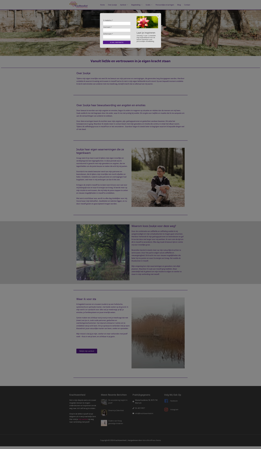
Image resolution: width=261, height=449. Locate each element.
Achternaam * (108, 34)
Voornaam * (107, 27)
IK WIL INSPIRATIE (116, 42)
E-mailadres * (108, 20)
